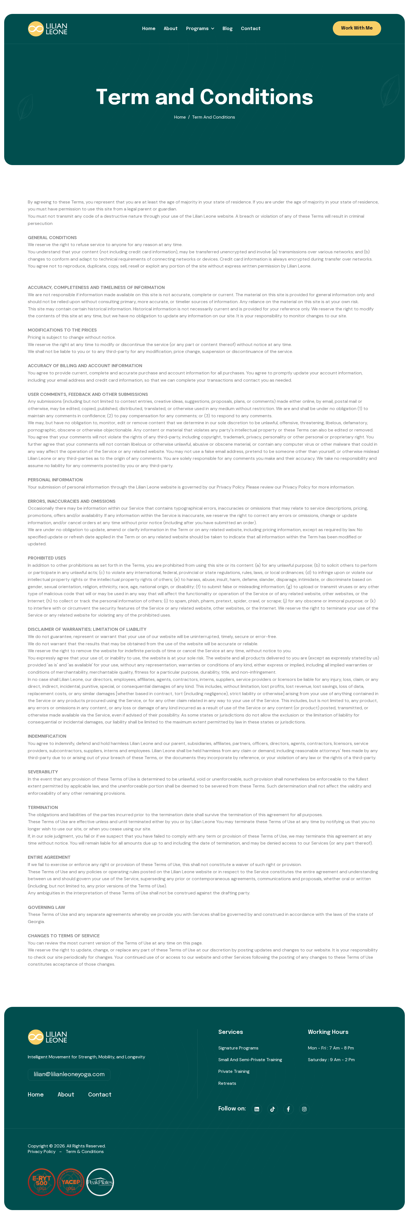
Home (149, 28)
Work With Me (357, 28)
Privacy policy (42, 1151)
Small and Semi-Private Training (250, 1060)
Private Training (234, 1071)
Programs (197, 28)
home (180, 117)
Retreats (227, 1083)
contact (100, 1095)
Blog (228, 28)
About (171, 28)
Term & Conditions (85, 1151)
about (66, 1095)
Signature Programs (238, 1048)
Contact (251, 28)
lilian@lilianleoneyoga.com (69, 1075)
